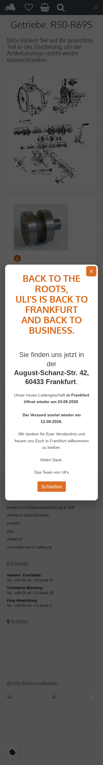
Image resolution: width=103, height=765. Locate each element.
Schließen (51, 486)
